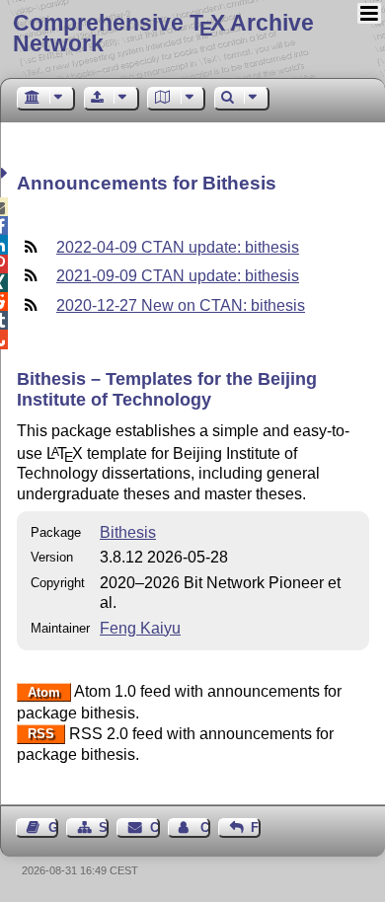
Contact (154, 827)
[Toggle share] (6, 173)
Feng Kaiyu (140, 628)
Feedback (256, 827)
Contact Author (205, 827)
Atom (44, 692)
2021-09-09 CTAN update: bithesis (177, 275)
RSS (41, 734)
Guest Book (53, 827)
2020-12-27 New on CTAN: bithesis (180, 305)
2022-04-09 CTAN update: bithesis (177, 247)
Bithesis (128, 532)
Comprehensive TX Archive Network (163, 33)
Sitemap (104, 827)
